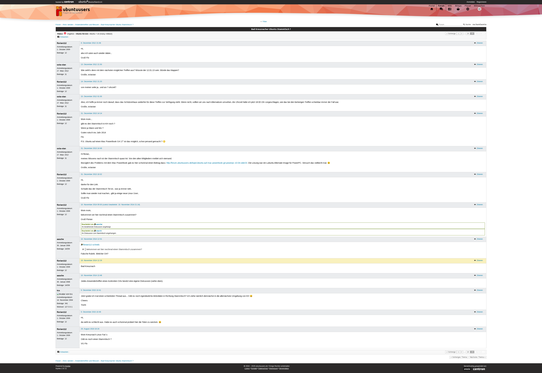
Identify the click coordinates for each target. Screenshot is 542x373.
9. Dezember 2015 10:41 (91, 290)
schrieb (95, 245)
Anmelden (471, 2)
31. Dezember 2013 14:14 (91, 113)
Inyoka (67, 366)
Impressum (273, 369)
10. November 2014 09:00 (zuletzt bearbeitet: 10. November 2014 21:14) (110, 204)
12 (66, 53)
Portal (432, 5)
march (98, 231)
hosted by (60, 2)
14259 (67, 249)
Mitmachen (479, 5)
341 (66, 303)
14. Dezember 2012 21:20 (91, 81)
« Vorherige (451, 33)
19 (468, 33)
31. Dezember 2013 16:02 (91, 174)
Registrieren (481, 2)
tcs (58, 290)
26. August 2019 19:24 (90, 329)
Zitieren (480, 43)
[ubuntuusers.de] (73, 12)
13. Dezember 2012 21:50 (91, 64)
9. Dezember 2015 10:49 (91, 312)
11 (66, 74)
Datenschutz (263, 369)
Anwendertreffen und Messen (87, 25)
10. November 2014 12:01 (91, 239)
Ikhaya (458, 5)
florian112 (61, 43)
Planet (468, 5)
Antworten (64, 37)
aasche (99, 224)
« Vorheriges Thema (459, 357)
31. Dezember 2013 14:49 (91, 148)
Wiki (450, 5)
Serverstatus (284, 369)
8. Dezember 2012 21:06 (91, 43)
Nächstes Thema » (477, 357)
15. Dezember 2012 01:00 (91, 96)
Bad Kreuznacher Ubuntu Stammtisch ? (117, 25)
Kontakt (254, 369)
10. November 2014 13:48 (91, 275)
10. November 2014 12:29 (91, 260)
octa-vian (61, 64)
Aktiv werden (68, 25)
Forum (441, 5)
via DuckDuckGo (479, 25)
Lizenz (247, 369)
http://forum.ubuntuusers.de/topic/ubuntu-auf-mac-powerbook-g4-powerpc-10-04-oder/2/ (206, 163)
